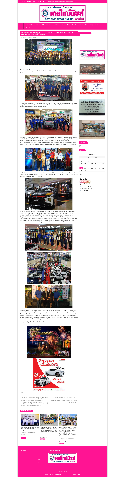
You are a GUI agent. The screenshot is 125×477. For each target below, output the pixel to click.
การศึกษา (23, 454)
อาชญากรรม (31, 463)
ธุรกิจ (44, 457)
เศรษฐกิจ (37, 463)
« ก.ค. (80, 174)
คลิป (30, 457)
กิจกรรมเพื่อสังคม (34, 454)
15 (103, 163)
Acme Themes (76, 474)
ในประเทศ (43, 463)
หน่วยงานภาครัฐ (24, 463)
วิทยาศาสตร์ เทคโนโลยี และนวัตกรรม (39, 460)
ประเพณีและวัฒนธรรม (25, 460)
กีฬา (40, 454)
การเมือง (28, 454)
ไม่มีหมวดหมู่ (23, 392)
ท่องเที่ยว (39, 457)
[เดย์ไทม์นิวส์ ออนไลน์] (22, 24)
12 (92, 163)
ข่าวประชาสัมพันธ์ (24, 457)
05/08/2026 (23, 432)
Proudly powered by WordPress (53, 474)
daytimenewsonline (32, 37)
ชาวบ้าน (34, 457)
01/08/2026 (62, 438)
